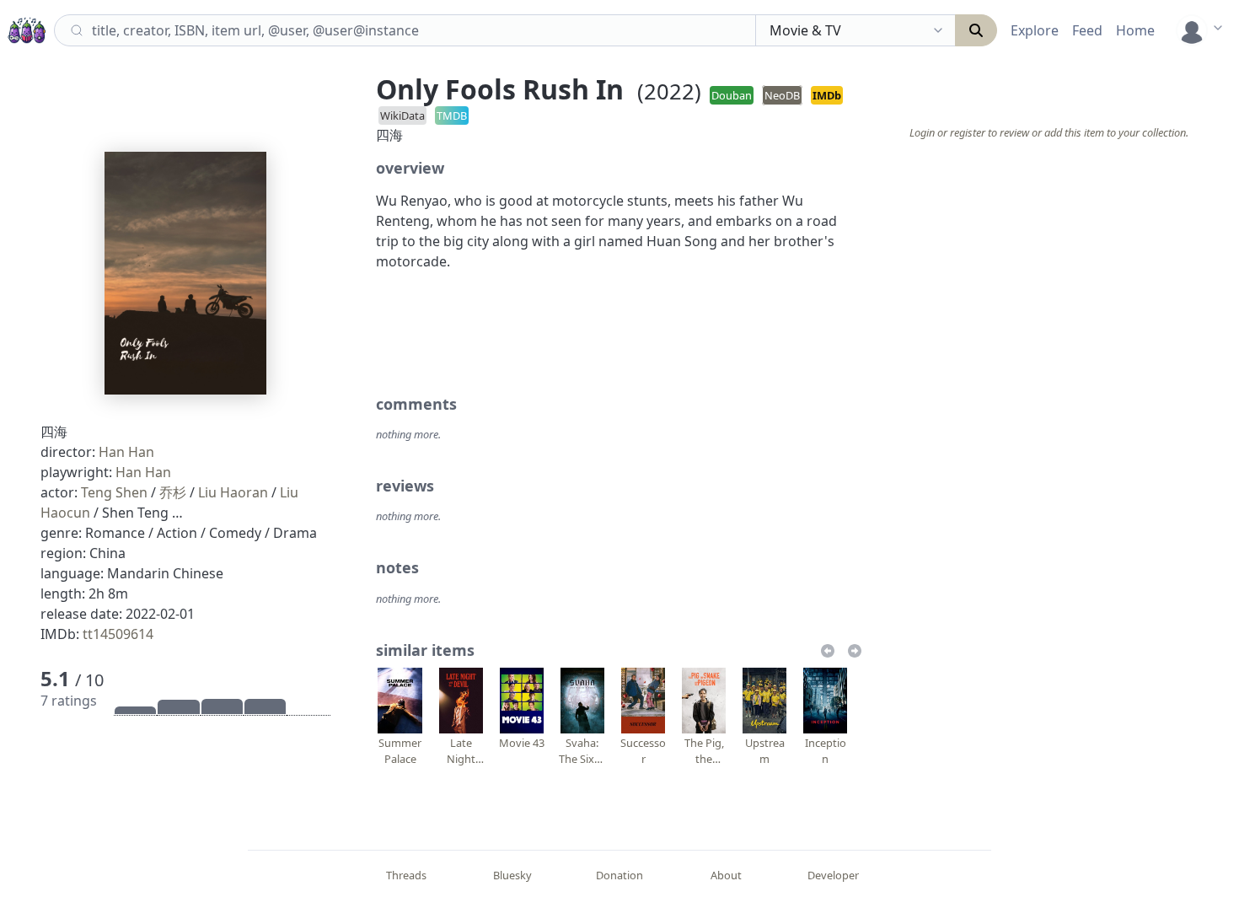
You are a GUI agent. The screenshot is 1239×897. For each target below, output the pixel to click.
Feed (1087, 30)
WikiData (402, 115)
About (726, 875)
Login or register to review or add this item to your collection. (1048, 132)
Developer (833, 875)
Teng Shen (114, 492)
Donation (619, 875)
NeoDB (782, 95)
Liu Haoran (233, 492)
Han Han (126, 452)
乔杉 (172, 492)
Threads (406, 875)
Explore (1035, 30)
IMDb (827, 95)
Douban (731, 95)
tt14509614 (118, 634)
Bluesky (512, 875)
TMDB (452, 115)
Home (1135, 30)
